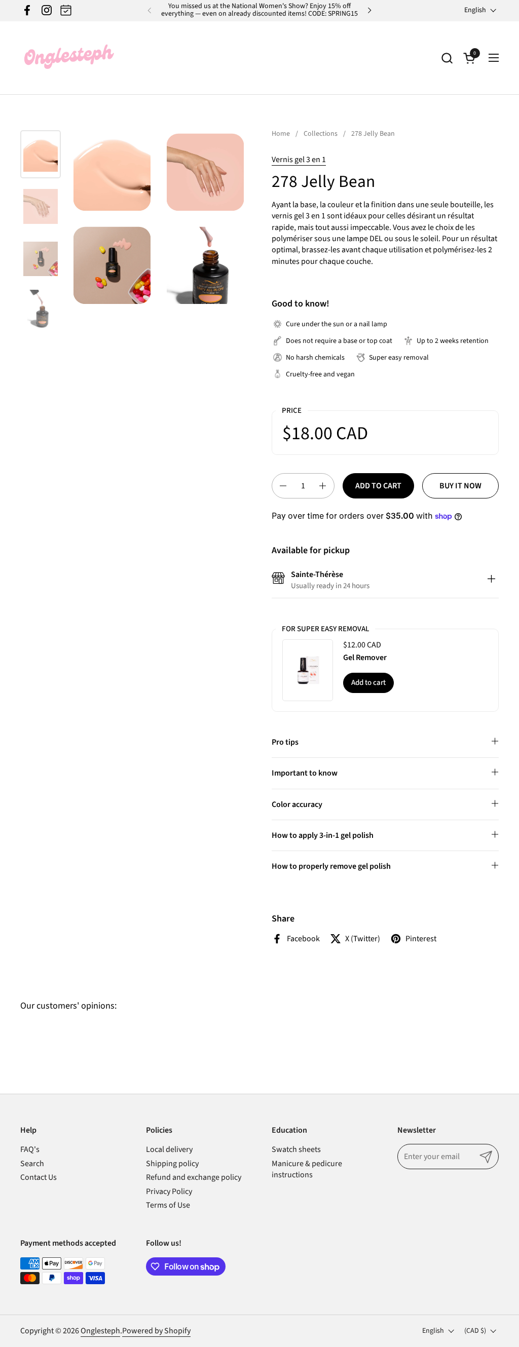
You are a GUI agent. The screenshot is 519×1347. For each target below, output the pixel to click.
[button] (446, 58)
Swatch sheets (296, 1149)
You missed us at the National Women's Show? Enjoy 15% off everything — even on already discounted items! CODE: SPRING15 (259, 10)
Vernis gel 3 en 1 (299, 159)
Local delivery (169, 1149)
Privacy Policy (169, 1191)
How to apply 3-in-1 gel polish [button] (323, 835)
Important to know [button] (305, 773)
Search (32, 1163)
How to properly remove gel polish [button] (331, 866)
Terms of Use (168, 1205)
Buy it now (460, 485)
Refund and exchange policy (193, 1177)
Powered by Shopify (156, 1330)
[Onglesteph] (68, 58)
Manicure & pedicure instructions (307, 1169)
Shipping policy (172, 1163)
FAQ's (30, 1149)
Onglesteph (100, 1330)
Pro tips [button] (285, 742)
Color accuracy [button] (297, 804)
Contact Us (38, 1177)
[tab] (491, 580)
